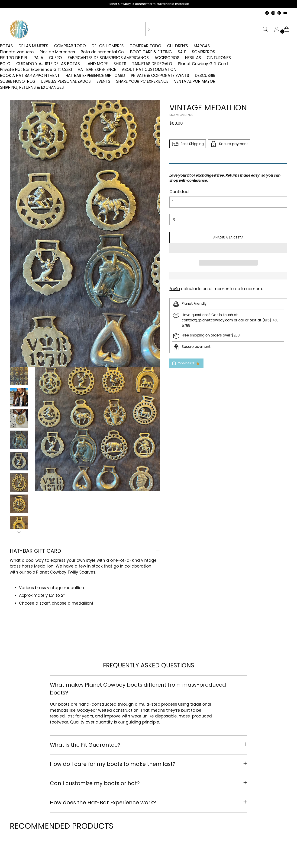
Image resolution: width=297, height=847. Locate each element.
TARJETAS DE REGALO (152, 64)
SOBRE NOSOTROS (17, 81)
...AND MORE (97, 64)
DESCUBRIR (205, 75)
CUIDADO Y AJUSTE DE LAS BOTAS (48, 64)
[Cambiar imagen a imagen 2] (19, 397)
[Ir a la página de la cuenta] (275, 29)
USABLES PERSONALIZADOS (66, 81)
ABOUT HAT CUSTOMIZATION (149, 69)
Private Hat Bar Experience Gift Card (36, 69)
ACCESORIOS (167, 57)
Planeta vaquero (17, 52)
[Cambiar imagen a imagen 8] (19, 525)
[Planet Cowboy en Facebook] (267, 13)
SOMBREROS (203, 52)
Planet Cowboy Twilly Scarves (65, 572)
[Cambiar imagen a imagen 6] (19, 482)
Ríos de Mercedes (57, 52)
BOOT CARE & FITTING (151, 52)
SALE (182, 52)
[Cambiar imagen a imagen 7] (19, 504)
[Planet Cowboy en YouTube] (285, 13)
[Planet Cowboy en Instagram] (273, 13)
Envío (174, 289)
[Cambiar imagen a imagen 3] (19, 418)
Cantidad (179, 191)
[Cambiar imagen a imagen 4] (19, 440)
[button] (228, 248)
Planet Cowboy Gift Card (203, 64)
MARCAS (202, 46)
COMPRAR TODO (70, 46)
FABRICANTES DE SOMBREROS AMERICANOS (108, 57)
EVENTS (103, 81)
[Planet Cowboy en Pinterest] (279, 13)
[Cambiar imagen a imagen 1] (19, 376)
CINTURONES (219, 57)
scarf (44, 603)
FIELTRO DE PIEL (14, 57)
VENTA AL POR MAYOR (194, 81)
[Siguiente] (148, 29)
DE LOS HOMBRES (108, 46)
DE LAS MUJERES (33, 46)
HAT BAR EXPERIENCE (97, 69)
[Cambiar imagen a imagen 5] (19, 461)
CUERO (55, 57)
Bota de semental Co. (102, 52)
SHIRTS (119, 64)
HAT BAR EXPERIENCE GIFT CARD (95, 75)
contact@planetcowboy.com (207, 320)
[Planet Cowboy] (19, 29)
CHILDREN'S (177, 46)
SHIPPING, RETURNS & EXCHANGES (32, 87)
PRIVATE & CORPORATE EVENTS (160, 75)
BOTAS (6, 46)
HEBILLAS (193, 57)
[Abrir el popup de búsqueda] (265, 29)
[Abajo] (19, 532)
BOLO (5, 64)
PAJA (38, 57)
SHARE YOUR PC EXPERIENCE (142, 81)
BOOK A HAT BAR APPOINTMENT (30, 75)
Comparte (186, 363)
